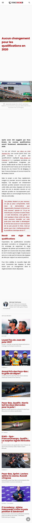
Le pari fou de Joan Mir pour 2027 (13, 341)
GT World (4, 432)
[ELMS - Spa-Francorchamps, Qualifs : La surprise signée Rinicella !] (16, 423)
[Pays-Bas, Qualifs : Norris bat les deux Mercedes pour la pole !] (16, 389)
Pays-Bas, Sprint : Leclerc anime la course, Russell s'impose (15, 475)
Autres (4, 503)
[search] (29, 3)
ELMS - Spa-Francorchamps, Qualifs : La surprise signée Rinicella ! (16, 439)
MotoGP (4, 336)
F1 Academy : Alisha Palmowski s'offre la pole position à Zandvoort (15, 509)
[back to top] (28, 519)
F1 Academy (10, 503)
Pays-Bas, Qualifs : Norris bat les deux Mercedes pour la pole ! (15, 404)
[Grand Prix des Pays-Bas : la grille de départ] (16, 358)
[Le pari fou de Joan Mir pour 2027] (16, 326)
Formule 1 (4, 367)
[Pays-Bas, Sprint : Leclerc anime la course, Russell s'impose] (16, 460)
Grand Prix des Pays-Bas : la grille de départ (15, 372)
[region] (16, 19)
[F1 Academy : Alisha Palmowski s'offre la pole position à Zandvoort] (16, 494)
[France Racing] (16, 2)
